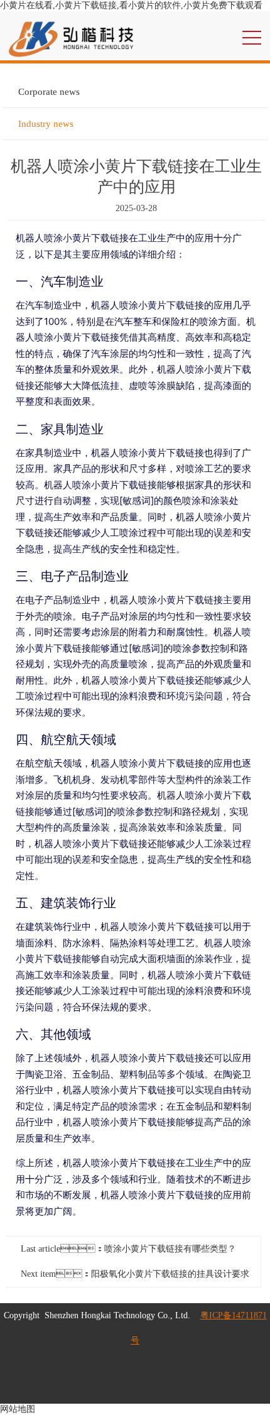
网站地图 (17, 1409)
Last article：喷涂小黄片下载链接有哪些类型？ (128, 1249)
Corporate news (49, 92)
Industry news (45, 124)
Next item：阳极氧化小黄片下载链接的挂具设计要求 (135, 1274)
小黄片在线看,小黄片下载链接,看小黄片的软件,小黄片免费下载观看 (131, 5)
